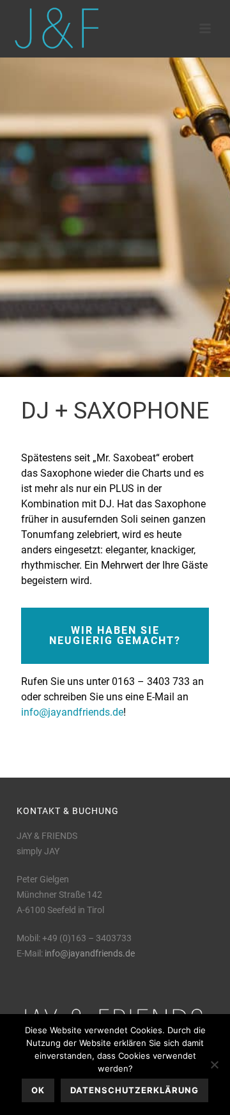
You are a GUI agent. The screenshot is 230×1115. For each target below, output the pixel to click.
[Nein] (214, 1064)
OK (38, 1090)
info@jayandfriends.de (72, 712)
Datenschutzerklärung (134, 1090)
